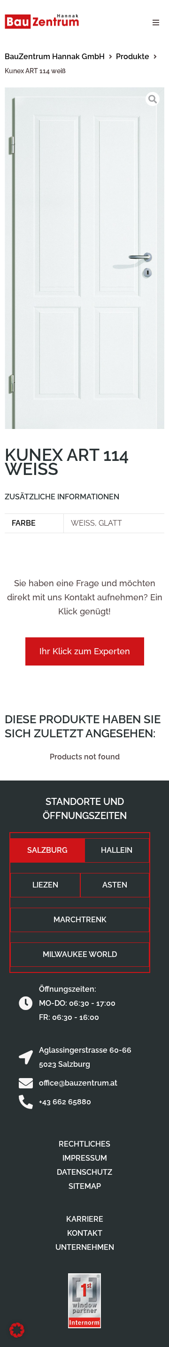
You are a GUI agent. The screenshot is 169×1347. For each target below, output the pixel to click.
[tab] (47, 850)
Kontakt (84, 1233)
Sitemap (85, 1186)
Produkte (132, 56)
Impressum (84, 1158)
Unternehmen (84, 1247)
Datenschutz (84, 1172)
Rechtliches (84, 1144)
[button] (155, 22)
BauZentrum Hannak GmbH (55, 56)
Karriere (84, 1219)
